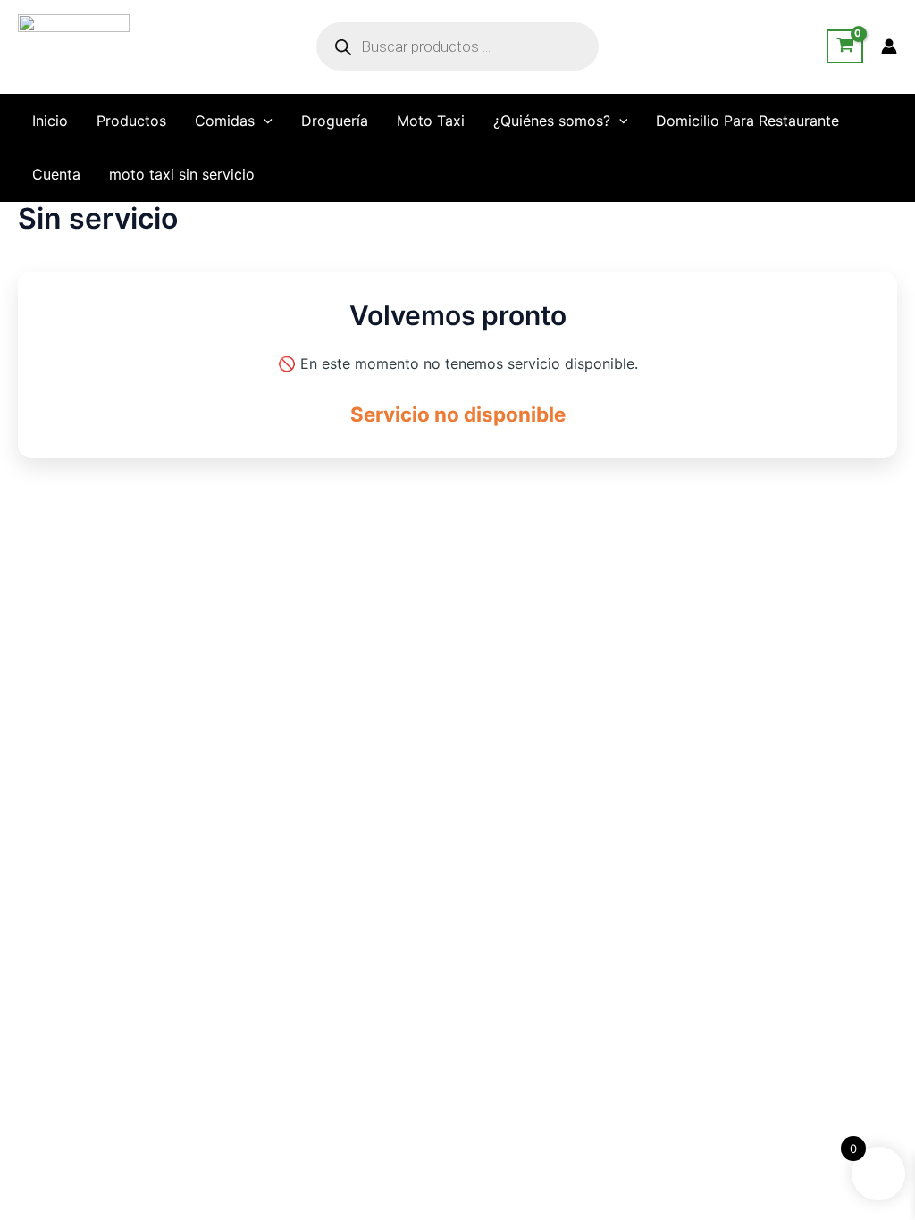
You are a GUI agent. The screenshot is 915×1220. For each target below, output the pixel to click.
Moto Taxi (431, 121)
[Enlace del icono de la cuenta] (889, 46)
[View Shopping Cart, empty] (845, 46)
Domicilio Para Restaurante (747, 121)
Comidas (225, 121)
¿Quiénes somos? (551, 121)
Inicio (50, 121)
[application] (264, 120)
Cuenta (56, 174)
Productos (131, 121)
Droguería (334, 121)
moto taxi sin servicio (182, 174)
